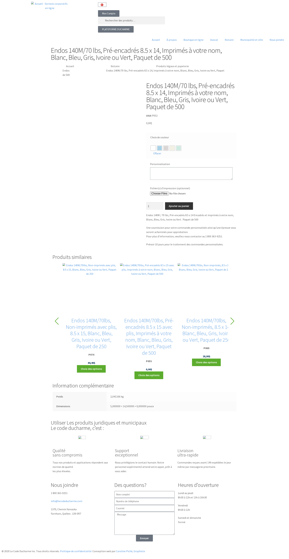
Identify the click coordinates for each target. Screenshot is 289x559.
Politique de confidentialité (75, 551)
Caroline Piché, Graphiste (130, 551)
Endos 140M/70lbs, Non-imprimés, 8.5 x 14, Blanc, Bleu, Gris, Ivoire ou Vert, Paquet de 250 (206, 330)
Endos (66, 70)
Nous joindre (277, 39)
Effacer (157, 153)
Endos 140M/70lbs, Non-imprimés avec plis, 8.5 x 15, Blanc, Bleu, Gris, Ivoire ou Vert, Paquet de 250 (91, 333)
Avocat (214, 39)
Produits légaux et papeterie (172, 66)
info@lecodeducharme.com (66, 501)
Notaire (229, 39)
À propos (172, 39)
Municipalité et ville (251, 39)
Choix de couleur (159, 137)
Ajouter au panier (179, 206)
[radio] (153, 148)
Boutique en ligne (193, 39)
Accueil (156, 39)
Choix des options (91, 368)
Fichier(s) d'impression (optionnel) (170, 188)
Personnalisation (160, 164)
